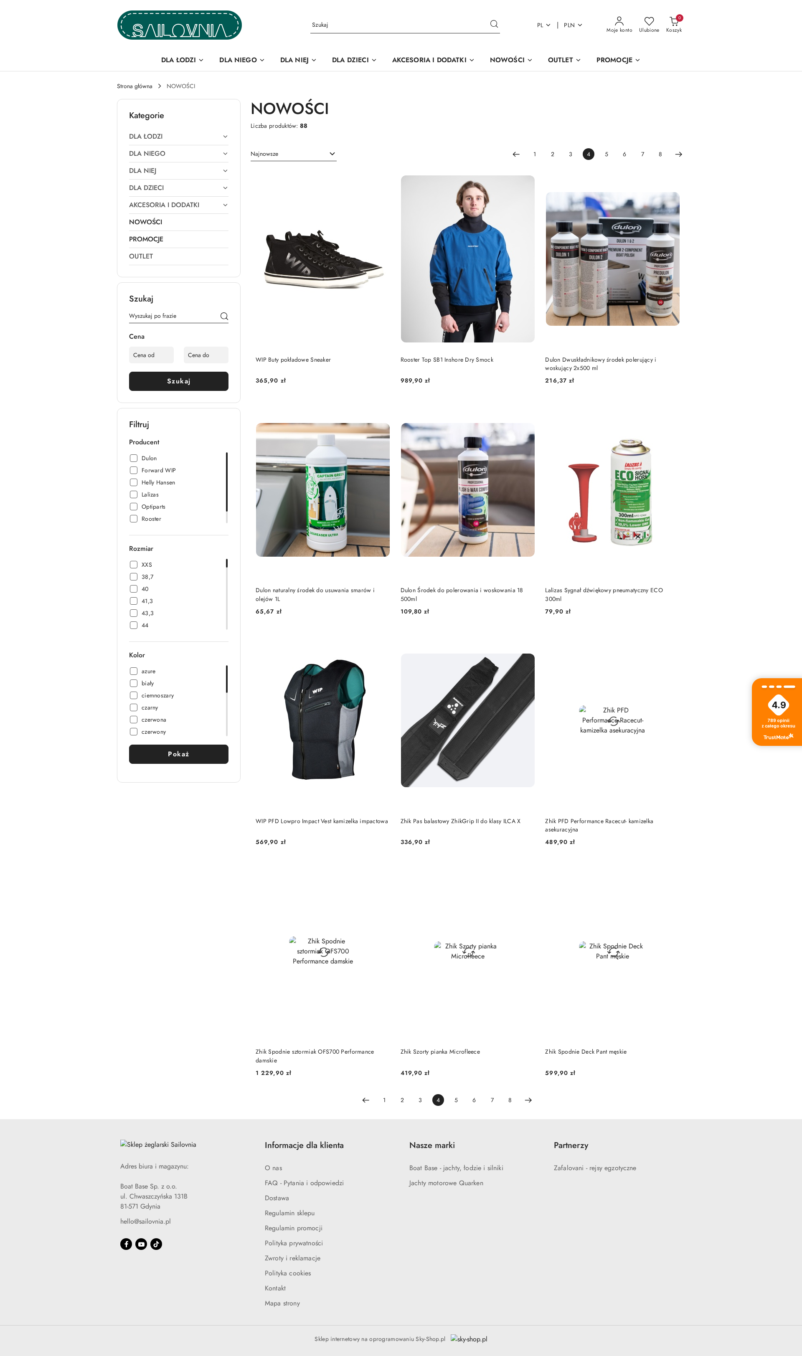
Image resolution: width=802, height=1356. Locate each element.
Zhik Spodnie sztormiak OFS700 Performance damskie (315, 1055)
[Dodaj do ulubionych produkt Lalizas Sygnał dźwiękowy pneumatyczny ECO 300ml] (670, 409)
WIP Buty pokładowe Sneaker (293, 359)
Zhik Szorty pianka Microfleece (440, 1051)
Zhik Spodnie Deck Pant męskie (586, 1051)
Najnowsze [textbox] (264, 154)
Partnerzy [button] (571, 1145)
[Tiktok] (156, 1244)
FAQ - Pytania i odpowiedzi (304, 1183)
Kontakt (275, 1288)
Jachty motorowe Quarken (446, 1183)
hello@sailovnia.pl (145, 1221)
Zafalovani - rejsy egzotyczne (595, 1168)
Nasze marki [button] (432, 1145)
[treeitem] (178, 136)
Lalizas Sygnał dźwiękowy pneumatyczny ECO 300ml (603, 594)
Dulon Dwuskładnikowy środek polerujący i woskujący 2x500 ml (600, 363)
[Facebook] (126, 1244)
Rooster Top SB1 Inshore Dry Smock (447, 359)
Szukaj (179, 381)
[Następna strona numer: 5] (679, 154)
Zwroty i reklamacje (292, 1258)
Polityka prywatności (294, 1243)
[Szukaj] (224, 317)
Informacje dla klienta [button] (304, 1145)
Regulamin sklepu (290, 1213)
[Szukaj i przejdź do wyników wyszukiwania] (494, 25)
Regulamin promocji (293, 1228)
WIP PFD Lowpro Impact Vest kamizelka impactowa (322, 821)
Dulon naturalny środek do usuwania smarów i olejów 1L (315, 594)
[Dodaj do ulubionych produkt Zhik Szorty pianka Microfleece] (525, 871)
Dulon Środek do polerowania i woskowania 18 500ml (462, 594)
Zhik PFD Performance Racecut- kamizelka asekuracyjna (599, 825)
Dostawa (277, 1198)
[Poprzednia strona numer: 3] (516, 154)
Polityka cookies (288, 1273)
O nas (273, 1168)
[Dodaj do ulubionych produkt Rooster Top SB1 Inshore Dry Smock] (525, 179)
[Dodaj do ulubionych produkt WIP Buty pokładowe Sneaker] (381, 179)
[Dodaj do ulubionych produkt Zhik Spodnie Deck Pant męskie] (670, 871)
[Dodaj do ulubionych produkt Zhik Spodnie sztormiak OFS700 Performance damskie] (381, 871)
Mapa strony (282, 1303)
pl (540, 25)
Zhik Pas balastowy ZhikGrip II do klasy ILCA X (461, 821)
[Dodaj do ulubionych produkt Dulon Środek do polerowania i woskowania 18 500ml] (525, 409)
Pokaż (179, 754)
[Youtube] (141, 1244)
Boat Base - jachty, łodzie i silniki (456, 1168)
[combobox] (294, 154)
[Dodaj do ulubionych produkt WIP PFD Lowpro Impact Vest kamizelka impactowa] (381, 640)
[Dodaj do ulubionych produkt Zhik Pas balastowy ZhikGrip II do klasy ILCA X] (525, 640)
